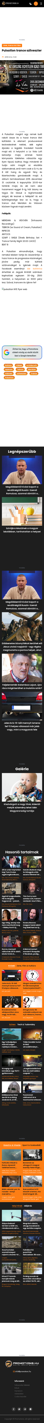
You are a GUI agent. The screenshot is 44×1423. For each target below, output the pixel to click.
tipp (37, 1076)
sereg (17, 1284)
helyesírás (29, 1018)
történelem (32, 1173)
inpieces (8, 369)
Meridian (32, 369)
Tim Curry (29, 904)
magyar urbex (27, 1171)
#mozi (4, 933)
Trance (34, 373)
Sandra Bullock (31, 878)
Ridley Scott (6, 931)
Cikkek (19, 365)
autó (8, 991)
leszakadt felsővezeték (30, 1231)
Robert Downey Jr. (35, 959)
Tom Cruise (8, 878)
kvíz (3, 991)
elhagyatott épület (29, 1199)
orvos (29, 1103)
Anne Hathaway (7, 880)
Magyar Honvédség (8, 1284)
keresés (34, 1284)
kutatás (13, 1103)
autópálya (7, 1286)
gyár (13, 1197)
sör (24, 1050)
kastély (39, 1173)
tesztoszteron (35, 1103)
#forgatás (12, 906)
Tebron (20, 369)
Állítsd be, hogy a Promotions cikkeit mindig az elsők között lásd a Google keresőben (25, 352)
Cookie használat (20, 1396)
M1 (3, 1286)
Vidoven (8, 373)
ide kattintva (34, 268)
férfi (3, 1078)
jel (6, 991)
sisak (8, 1103)
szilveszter (21, 373)
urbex (3, 1171)
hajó (11, 1173)
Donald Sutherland (11, 904)
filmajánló (32, 880)
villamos (26, 1233)
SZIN (3, 1231)
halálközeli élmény (8, 1076)
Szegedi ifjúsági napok (13, 1231)
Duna (7, 1171)
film (3, 878)
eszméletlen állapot (11, 1078)
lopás (27, 1050)
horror (9, 933)
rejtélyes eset (6, 1052)
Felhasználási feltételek (22, 1385)
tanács (32, 1076)
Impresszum (19, 1391)
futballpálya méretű (13, 1050)
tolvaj (25, 1258)
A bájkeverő (6, 957)
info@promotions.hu (23, 1371)
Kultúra (8, 365)
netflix (34, 933)
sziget (4, 1050)
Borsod (25, 1197)
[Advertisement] (22, 552)
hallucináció (27, 1105)
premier (15, 931)
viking (4, 1103)
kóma (17, 1076)
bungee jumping (13, 1233)
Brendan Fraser (15, 957)
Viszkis (29, 933)
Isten (24, 1103)
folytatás (16, 878)
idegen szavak (31, 991)
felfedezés (5, 1105)
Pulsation (9, 377)
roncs (15, 1173)
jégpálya (34, 1258)
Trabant (12, 1171)
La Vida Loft (32, 365)
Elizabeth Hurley (7, 959)
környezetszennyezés (9, 1260)
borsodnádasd (7, 1199)
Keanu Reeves (30, 931)
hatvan (25, 1260)
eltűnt (29, 1284)
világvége (26, 1076)
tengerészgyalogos (29, 1078)
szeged (4, 1258)
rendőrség (31, 1260)
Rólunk (17, 1388)
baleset (4, 1233)
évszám (7, 1018)
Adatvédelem (19, 1393)
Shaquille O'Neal (28, 957)
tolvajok (32, 1050)
